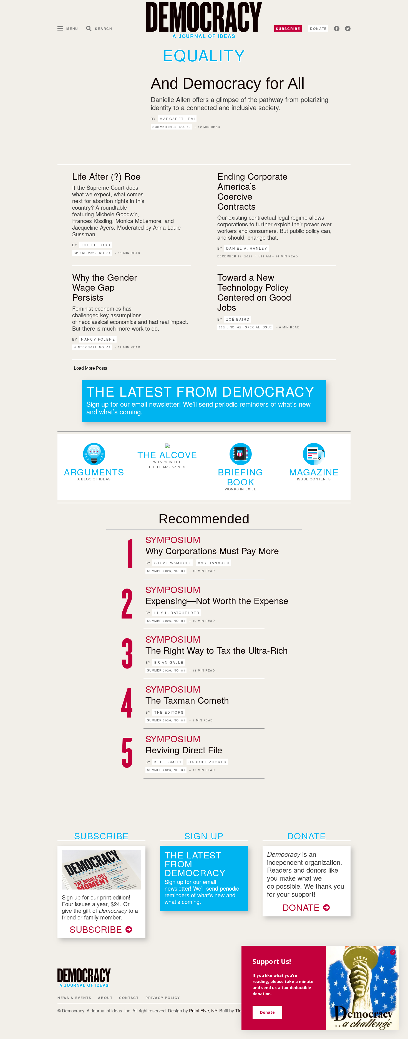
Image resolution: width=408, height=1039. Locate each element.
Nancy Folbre (98, 339)
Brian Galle (168, 662)
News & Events (74, 997)
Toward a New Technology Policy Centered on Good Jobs (254, 291)
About (105, 997)
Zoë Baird (238, 319)
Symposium (173, 539)
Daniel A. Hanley (246, 248)
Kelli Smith (168, 761)
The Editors (95, 244)
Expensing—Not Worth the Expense (216, 600)
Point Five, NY (203, 1010)
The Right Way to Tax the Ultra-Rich (216, 649)
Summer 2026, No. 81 (166, 571)
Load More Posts (90, 368)
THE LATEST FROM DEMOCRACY (200, 391)
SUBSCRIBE (96, 929)
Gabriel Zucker (207, 761)
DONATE (301, 907)
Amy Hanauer (214, 562)
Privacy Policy (162, 997)
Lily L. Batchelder (177, 612)
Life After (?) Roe (106, 175)
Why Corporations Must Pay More (212, 550)
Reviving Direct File (183, 749)
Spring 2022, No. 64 (92, 253)
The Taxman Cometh (187, 699)
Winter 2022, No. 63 (92, 347)
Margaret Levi (177, 118)
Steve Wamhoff (172, 562)
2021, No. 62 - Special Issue (245, 327)
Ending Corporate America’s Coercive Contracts (252, 190)
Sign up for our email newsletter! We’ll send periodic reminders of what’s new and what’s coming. (198, 408)
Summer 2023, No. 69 (171, 127)
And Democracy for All (227, 83)
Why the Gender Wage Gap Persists (104, 286)
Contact (129, 997)
